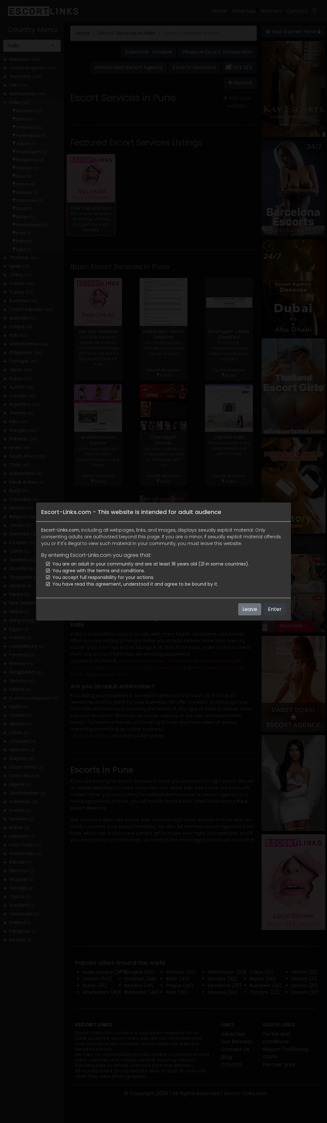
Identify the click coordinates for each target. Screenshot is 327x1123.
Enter (275, 609)
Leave (249, 609)
